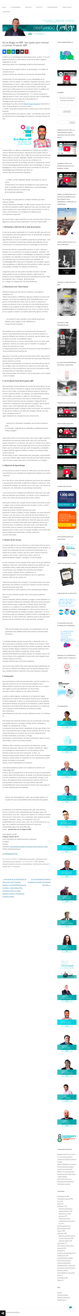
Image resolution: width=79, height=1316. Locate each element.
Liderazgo (60, 1233)
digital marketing (62, 1164)
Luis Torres (60, 1169)
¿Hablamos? (6, 12)
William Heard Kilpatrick (32, 104)
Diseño (59, 1204)
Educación (31, 859)
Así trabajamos (16, 7)
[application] (67, 412)
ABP (36, 861)
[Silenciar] (73, 415)
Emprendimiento (62, 1228)
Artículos (28, 7)
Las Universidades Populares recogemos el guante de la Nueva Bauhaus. (39, 882)
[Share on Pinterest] (26, 52)
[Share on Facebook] (4, 52)
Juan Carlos (16, 866)
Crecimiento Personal (63, 1199)
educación (41, 861)
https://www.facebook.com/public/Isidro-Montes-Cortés (29, 847)
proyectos (45, 864)
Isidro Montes (37, 864)
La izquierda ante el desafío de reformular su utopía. (65, 1181)
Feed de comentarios (63, 1297)
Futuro (59, 1231)
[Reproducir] (60, 415)
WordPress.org (61, 1300)
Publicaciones (67, 7)
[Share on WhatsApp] (9, 52)
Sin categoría (61, 1278)
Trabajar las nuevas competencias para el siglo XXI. (67, 1221)
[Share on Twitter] (18, 52)
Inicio (4, 7)
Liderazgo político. (64, 1241)
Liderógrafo (60, 1243)
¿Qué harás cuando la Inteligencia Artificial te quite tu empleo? (66, 1159)
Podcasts (39, 7)
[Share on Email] (22, 52)
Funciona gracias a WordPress (11, 1312)
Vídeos (59, 1280)
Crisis (58, 1201)
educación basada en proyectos (12, 864)
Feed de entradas (62, 1295)
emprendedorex (27, 864)
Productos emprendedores (65, 1253)
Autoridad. (69, 1169)
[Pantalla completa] (75, 415)
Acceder (59, 1292)
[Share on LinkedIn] (13, 52)
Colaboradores (52, 7)
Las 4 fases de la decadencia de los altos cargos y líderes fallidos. (66, 1174)
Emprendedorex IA (63, 1226)
